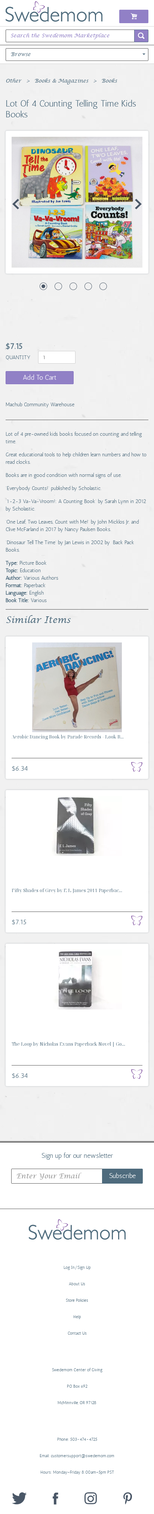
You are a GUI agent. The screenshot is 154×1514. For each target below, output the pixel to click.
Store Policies (77, 1300)
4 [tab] (88, 286)
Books (109, 81)
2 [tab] (58, 286)
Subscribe (122, 1176)
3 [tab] (73, 286)
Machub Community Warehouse (40, 404)
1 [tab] (43, 286)
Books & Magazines (61, 81)
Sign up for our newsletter (77, 1155)
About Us (77, 1284)
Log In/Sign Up (77, 1267)
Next (138, 204)
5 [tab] (103, 286)
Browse (20, 54)
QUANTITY (19, 357)
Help (77, 1316)
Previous (15, 204)
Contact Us (77, 1333)
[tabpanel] (77, 202)
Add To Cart (39, 377)
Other (13, 81)
